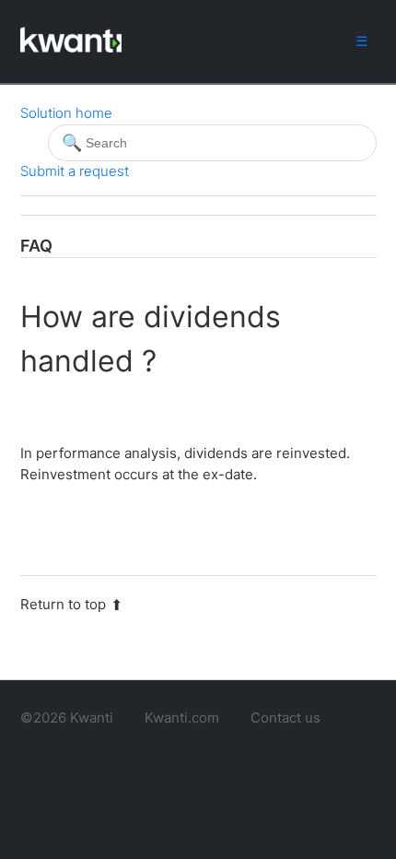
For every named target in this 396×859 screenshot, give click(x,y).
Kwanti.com (182, 717)
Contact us (285, 717)
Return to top (63, 604)
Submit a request (74, 171)
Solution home (66, 113)
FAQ (36, 245)
